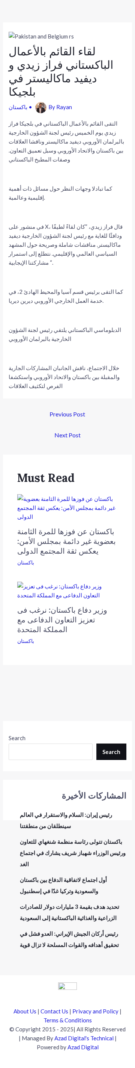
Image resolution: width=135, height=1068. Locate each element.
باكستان (18, 107)
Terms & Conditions (68, 1020)
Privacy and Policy (95, 1011)
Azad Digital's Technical (84, 1038)
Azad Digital (83, 1047)
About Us (25, 1011)
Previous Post (67, 414)
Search (17, 738)
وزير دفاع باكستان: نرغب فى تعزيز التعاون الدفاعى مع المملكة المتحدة (62, 619)
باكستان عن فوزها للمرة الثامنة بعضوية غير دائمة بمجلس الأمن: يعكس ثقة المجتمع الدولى (66, 541)
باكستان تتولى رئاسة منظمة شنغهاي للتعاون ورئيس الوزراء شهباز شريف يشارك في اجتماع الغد (73, 852)
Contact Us (54, 1011)
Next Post (67, 434)
